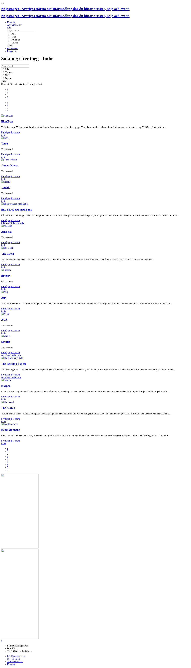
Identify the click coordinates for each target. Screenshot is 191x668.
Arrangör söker (14, 25)
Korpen (6, 385)
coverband (6, 355)
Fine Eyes (7, 121)
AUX (4, 319)
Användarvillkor (15, 661)
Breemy (6, 275)
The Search (8, 407)
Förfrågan (5, 132)
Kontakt (11, 22)
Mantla (5, 341)
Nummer (15, 39)
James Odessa (9, 165)
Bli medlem (12, 48)
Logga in (11, 51)
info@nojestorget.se (16, 656)
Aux (3, 297)
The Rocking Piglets (13, 363)
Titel (13, 36)
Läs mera (15, 132)
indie (3, 135)
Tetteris (5, 187)
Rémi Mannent (10, 429)
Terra (4, 143)
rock (19, 355)
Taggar (14, 42)
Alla (13, 33)
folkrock (15, 223)
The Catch (7, 253)
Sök (9, 27)
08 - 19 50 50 (13, 659)
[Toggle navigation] (2, 3)
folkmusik (6, 223)
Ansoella (6, 231)
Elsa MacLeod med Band (16, 209)
